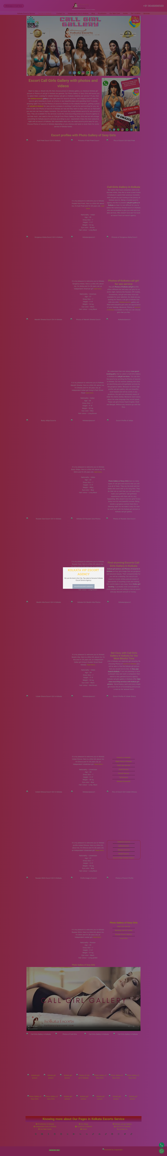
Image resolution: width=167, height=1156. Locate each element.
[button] (101, 570)
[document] (83, 578)
